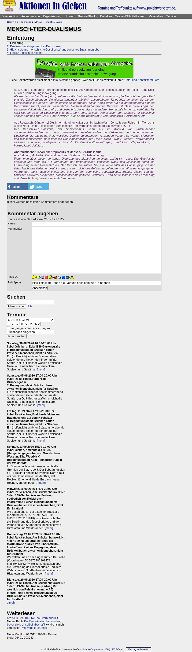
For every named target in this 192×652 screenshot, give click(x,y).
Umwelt (69, 16)
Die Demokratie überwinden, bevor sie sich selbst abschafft (34, 623)
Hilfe (30, 306)
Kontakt (86, 649)
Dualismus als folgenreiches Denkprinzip (36, 46)
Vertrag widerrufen (138, 649)
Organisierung (52, 16)
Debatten (106, 16)
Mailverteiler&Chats (34, 628)
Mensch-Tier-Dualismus (48, 22)
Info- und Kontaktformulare (142, 80)
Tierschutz (25, 22)
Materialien (156, 16)
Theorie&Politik (87, 16)
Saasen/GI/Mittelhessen (130, 16)
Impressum (97, 649)
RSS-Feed (117, 649)
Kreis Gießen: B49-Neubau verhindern (31, 618)
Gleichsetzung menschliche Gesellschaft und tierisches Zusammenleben (55, 49)
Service (171, 16)
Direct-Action (10, 16)
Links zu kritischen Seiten (26, 53)
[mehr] (41, 369)
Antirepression (30, 16)
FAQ (107, 649)
